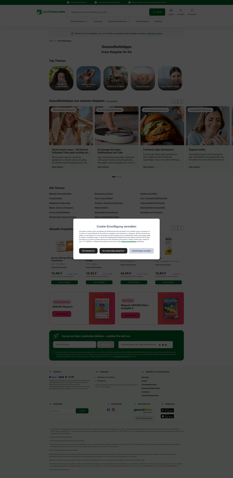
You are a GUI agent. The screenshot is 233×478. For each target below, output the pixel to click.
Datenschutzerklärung (128, 241)
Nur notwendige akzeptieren (113, 251)
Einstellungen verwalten (141, 251)
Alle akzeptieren (88, 251)
